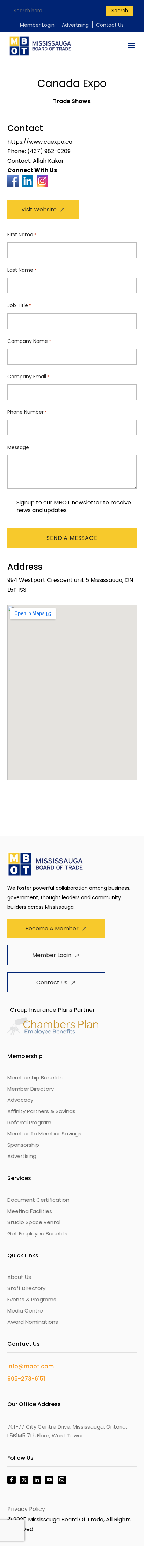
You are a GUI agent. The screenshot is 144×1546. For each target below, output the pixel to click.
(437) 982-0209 (49, 151)
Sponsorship (23, 1144)
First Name (21, 234)
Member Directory (30, 1088)
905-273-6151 (26, 1379)
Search (119, 10)
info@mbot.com (30, 1366)
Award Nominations (32, 1321)
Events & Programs (31, 1299)
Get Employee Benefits (37, 1233)
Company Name (29, 341)
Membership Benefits (35, 1077)
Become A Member (52, 928)
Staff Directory (26, 1288)
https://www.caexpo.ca (39, 142)
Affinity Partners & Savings (41, 1111)
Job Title (19, 305)
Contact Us (110, 24)
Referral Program (29, 1122)
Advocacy (20, 1100)
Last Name (21, 269)
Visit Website (39, 209)
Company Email (28, 376)
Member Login (37, 24)
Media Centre (25, 1310)
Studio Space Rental (33, 1222)
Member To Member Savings (44, 1133)
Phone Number (27, 411)
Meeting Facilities (29, 1211)
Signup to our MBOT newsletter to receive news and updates (73, 506)
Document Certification (38, 1199)
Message (18, 447)
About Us (19, 1277)
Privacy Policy (26, 1509)
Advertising (75, 24)
